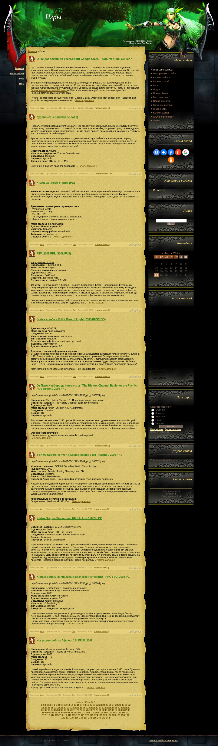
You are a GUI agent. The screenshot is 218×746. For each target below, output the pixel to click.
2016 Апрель (159, 378)
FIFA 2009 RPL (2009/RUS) (54, 253)
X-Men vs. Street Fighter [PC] (56, 182)
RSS (21, 83)
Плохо (158, 420)
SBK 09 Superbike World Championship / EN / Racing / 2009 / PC (79, 454)
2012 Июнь (158, 326)
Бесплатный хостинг (160, 740)
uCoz (175, 740)
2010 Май (157, 310)
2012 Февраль (160, 314)
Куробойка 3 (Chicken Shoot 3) (57, 117)
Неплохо (160, 416)
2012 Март (158, 317)
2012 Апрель (159, 320)
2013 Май (157, 362)
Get (74, 108)
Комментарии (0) (102, 310)
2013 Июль (158, 368)
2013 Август (158, 371)
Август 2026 (171, 253)
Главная (19, 68)
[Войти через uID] (156, 152)
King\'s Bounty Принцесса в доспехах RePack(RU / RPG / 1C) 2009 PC (83, 576)
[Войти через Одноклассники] (171, 160)
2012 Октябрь (159, 339)
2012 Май (157, 323)
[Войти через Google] (185, 152)
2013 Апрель (159, 358)
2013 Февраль (160, 352)
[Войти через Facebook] (171, 152)
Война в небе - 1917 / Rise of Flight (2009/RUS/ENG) (71, 319)
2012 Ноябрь (159, 342)
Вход (21, 78)
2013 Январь (159, 349)
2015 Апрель (159, 374)
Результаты (156, 429)
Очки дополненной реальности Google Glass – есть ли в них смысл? (84, 58)
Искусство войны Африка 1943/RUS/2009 (64, 640)
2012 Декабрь (159, 346)
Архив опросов (173, 429)
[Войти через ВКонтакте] (164, 152)
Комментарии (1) (102, 244)
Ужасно (159, 423)
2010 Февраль (160, 307)
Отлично (160, 409)
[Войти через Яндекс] (178, 152)
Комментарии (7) (102, 108)
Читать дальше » (84, 100)
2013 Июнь (158, 365)
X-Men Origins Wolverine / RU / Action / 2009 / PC (69, 518)
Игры (42, 108)
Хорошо (159, 413)
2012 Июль (158, 330)
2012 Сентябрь (160, 336)
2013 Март (158, 355)
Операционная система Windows (49, 90)
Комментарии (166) (104, 174)
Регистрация (17, 73)
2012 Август (158, 333)
